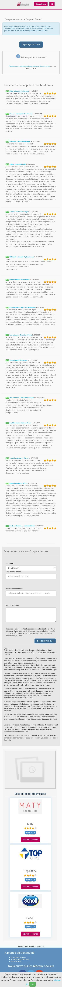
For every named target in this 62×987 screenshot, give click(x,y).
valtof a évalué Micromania (20, 279)
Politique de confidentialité (20, 959)
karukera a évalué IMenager (20, 141)
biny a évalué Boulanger (19, 360)
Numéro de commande (14, 588)
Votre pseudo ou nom (13, 571)
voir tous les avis (30, 840)
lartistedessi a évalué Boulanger (22, 398)
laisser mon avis (46, 641)
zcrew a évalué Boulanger (19, 212)
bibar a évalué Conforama (19, 91)
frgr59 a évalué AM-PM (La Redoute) (23, 307)
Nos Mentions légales (18, 957)
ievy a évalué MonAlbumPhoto (21, 335)
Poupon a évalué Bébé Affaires (21, 114)
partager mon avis (32, 44)
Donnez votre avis (12, 605)
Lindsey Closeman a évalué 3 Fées (22, 526)
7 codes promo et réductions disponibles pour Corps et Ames (29, 66)
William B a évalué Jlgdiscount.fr (22, 257)
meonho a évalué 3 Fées (19, 483)
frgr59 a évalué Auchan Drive (20, 423)
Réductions (40, 4)
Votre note (9, 563)
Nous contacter (16, 961)
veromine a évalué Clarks (19, 458)
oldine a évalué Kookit (18, 164)
